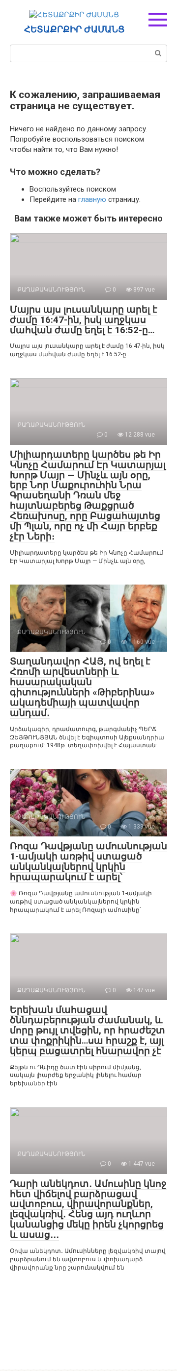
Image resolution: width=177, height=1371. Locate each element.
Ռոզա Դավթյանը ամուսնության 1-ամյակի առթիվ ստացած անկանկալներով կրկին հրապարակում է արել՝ (88, 861)
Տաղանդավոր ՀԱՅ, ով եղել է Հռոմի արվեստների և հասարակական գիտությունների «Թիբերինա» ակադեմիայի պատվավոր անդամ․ (82, 687)
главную (92, 199)
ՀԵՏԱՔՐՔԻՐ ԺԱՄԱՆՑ (74, 29)
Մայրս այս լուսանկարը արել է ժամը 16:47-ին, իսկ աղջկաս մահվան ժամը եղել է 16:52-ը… (83, 320)
